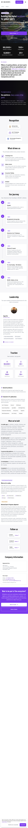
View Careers (14, 38)
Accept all (23, 824)
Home (2, 6)
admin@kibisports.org (10, 579)
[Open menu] (25, 2)
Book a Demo (19, 2)
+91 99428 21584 (10, 577)
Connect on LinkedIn (9, 342)
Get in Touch (13, 604)
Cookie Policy (4, 821)
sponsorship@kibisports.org (15, 580)
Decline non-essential (13, 824)
